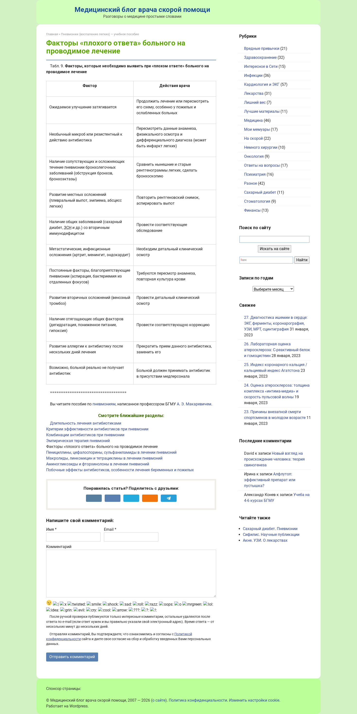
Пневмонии (287, 528)
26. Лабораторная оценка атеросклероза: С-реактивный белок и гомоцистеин (277, 350)
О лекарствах (275, 540)
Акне (247, 540)
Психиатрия (255, 174)
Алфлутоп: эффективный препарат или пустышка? (269, 480)
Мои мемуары (257, 129)
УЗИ (257, 540)
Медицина (253, 120)
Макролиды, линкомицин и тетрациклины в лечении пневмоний (104, 458)
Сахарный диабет (260, 192)
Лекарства (254, 93)
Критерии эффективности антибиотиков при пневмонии (97, 429)
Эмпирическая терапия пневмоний (78, 440)
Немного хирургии (260, 147)
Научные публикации (280, 534)
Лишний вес (255, 102)
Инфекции (253, 75)
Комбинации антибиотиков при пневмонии (85, 435)
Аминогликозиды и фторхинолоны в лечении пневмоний (97, 464)
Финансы (252, 210)
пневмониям (104, 404)
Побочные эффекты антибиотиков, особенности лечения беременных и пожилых (120, 470)
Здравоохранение (260, 57)
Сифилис (251, 534)
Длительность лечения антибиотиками (85, 423)
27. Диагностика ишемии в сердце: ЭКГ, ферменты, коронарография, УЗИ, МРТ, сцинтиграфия (275, 323)
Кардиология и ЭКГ (262, 84)
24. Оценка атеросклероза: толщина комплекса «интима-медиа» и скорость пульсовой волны (277, 391)
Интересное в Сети (261, 66)
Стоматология (257, 201)
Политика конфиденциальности (198, 700)
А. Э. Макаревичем (194, 404)
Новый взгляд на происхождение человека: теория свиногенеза (274, 459)
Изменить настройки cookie (254, 700)
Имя (51, 529)
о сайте (158, 700)
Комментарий (58, 546)
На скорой (253, 138)
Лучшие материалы (262, 111)
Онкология (254, 156)
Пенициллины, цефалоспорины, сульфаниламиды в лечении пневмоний (111, 452)
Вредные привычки (261, 48)
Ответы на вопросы (262, 165)
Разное (250, 183)
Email (110, 529)
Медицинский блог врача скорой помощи (142, 10)
